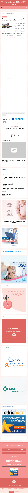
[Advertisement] (14, 95)
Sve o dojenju (5, 285)
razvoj (14, 113)
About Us (2, 2)
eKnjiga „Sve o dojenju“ (23, 2)
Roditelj (4, 20)
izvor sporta (8, 113)
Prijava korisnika (10, 2)
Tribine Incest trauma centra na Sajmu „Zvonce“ (14, 129)
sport (4, 115)
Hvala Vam (14, 2)
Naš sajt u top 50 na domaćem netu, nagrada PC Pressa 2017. (13, 160)
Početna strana (5, 2)
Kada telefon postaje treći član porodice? (11, 173)
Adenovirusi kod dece (6, 194)
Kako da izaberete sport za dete (8, 37)
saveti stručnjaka (20, 113)
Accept (11, 491)
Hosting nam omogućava (7, 406)
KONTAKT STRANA (14, 461)
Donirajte (4, 316)
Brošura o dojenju (18, 2)
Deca (3, 113)
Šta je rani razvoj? (14, 136)
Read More (17, 491)
